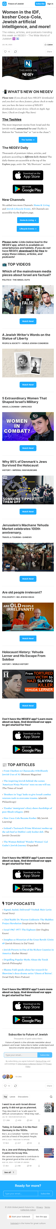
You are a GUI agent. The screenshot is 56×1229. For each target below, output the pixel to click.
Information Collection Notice (30, 1064)
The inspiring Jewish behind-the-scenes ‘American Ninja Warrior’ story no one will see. (26, 782)
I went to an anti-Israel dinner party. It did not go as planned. (19, 1106)
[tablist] (16, 1096)
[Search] (51, 1096)
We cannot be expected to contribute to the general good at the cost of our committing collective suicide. (20, 1157)
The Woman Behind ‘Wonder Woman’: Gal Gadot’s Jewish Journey (25, 843)
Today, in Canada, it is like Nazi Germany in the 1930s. (19, 1129)
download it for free (31, 250)
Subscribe (40, 4)
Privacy (39, 1207)
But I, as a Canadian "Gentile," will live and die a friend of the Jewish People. (20, 1135)
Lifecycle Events (22, 209)
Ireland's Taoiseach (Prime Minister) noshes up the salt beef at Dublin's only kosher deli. (27, 830)
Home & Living (42, 205)
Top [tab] (5, 1097)
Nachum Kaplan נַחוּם (17, 1117)
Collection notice (28, 1210)
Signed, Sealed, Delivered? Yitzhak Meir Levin (28, 910)
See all (7, 1172)
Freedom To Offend (21, 1140)
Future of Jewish (21, 1162)
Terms (47, 1207)
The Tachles (11, 119)
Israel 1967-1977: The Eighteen (20, 930)
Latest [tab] (12, 1097)
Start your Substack (21, 1216)
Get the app (41, 1216)
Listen (50, 44)
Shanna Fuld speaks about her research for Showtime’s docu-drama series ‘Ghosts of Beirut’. (27, 971)
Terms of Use (41, 1061)
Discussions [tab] (23, 1097)
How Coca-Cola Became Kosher (20, 818)
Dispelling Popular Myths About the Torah (26, 960)
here (17, 721)
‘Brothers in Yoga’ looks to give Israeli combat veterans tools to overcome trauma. (26, 796)
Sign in (50, 4)
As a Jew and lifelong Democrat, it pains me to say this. (20, 1151)
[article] (28, 1112)
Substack (14, 1223)
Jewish (10, 209)
